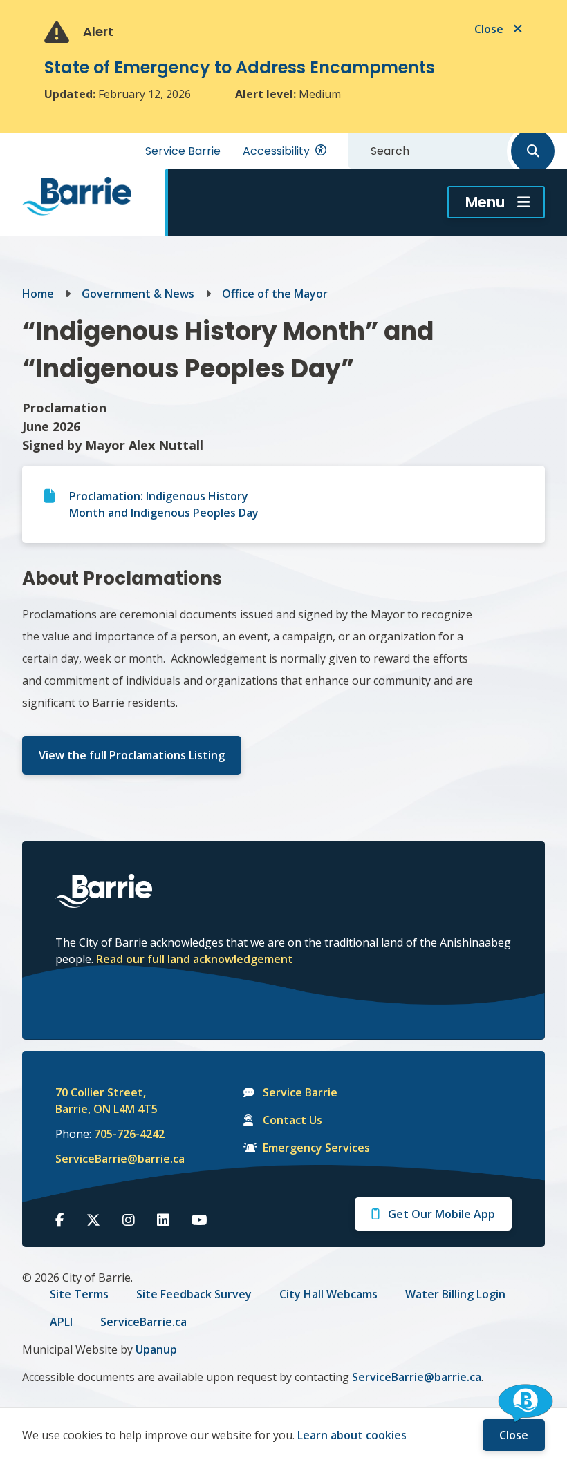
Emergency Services (316, 1147)
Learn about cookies (352, 1435)
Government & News (138, 293)
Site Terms (79, 1294)
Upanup (156, 1349)
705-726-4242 (129, 1133)
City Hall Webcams (328, 1294)
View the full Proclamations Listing (132, 755)
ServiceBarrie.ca (143, 1321)
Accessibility (276, 151)
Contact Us (292, 1120)
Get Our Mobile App (441, 1214)
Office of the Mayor (275, 293)
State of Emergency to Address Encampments (239, 67)
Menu (485, 202)
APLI (61, 1321)
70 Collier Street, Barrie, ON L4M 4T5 (106, 1101)
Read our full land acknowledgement (194, 959)
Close (513, 1435)
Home (38, 293)
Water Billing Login (455, 1294)
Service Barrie (183, 151)
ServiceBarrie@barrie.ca (110, 1158)
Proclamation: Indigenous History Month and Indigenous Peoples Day (164, 504)
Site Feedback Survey (194, 1294)
